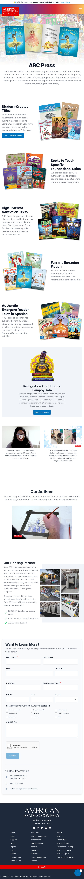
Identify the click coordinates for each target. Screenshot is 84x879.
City (33, 695)
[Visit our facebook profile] (34, 828)
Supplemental (38, 710)
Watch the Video (42, 412)
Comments (11, 722)
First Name (12, 657)
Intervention (62, 710)
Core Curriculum (15, 710)
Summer (36, 713)
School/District (52, 683)
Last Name (48, 657)
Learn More (65, 2)
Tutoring (36, 717)
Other (60, 717)
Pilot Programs (63, 713)
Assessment (14, 713)
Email (9, 669)
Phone (9, 695)
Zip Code (60, 669)
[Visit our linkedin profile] (46, 828)
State (58, 695)
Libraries (12, 717)
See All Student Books (13, 135)
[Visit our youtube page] (50, 828)
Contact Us (42, 867)
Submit (12, 755)
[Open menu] (80, 9)
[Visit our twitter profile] (42, 828)
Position (10, 683)
